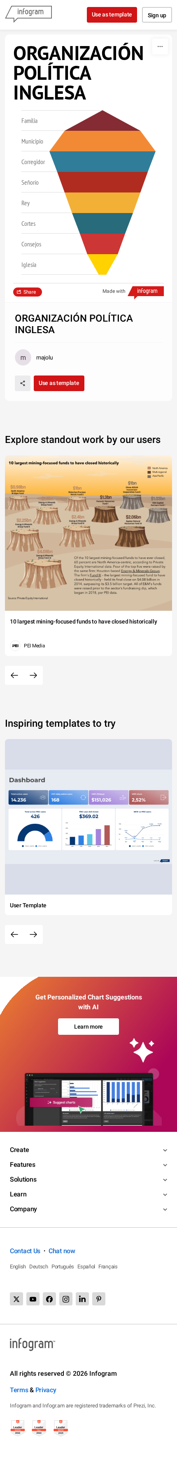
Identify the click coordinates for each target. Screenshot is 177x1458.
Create (19, 1150)
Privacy (45, 1390)
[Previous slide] (14, 675)
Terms (19, 1390)
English (18, 1266)
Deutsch (38, 1266)
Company (23, 1209)
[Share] (22, 383)
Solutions (23, 1179)
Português (62, 1266)
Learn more (88, 1026)
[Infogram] (28, 15)
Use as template (112, 14)
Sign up (157, 15)
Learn (18, 1194)
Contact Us (25, 1251)
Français (108, 1266)
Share (29, 292)
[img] (102, 264)
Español (86, 1266)
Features (22, 1164)
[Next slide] (33, 675)
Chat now (62, 1251)
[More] (160, 46)
